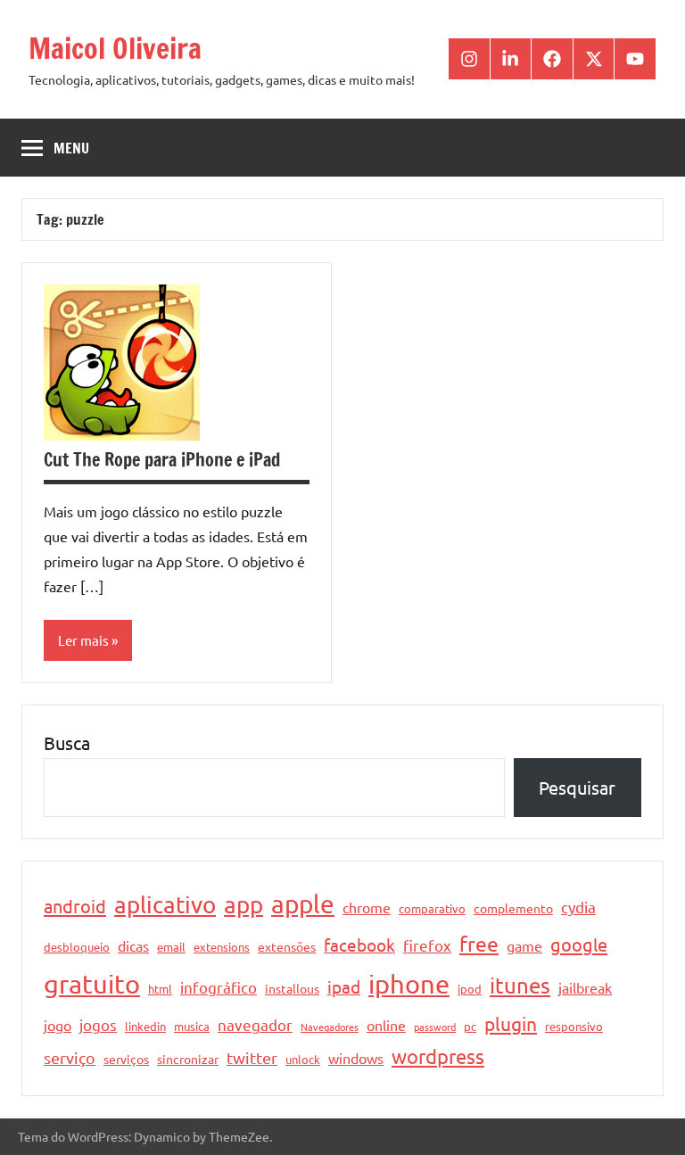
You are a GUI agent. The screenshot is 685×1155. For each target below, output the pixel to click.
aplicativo (165, 905)
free (479, 943)
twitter (252, 1057)
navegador (255, 1024)
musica (192, 1026)
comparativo (432, 908)
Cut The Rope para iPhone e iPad (162, 460)
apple (302, 904)
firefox (427, 945)
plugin (510, 1023)
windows (356, 1058)
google (578, 944)
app (243, 905)
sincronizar (188, 1059)
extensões (287, 946)
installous (292, 988)
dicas (133, 945)
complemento (513, 908)
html (160, 988)
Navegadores (330, 1026)
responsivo (574, 1026)
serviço (69, 1057)
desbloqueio (77, 946)
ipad (343, 986)
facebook (359, 944)
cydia (578, 906)
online (386, 1025)
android (75, 906)
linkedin (145, 1026)
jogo (57, 1025)
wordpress (438, 1056)
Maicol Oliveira (115, 48)
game (524, 945)
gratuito (92, 984)
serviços (126, 1059)
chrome (366, 907)
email (171, 946)
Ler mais (83, 639)
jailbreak (585, 987)
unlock (302, 1059)
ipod (470, 988)
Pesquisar (577, 787)
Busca (67, 742)
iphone (409, 984)
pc (470, 1026)
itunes (520, 985)
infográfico (218, 987)
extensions (222, 946)
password (435, 1026)
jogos (98, 1024)
